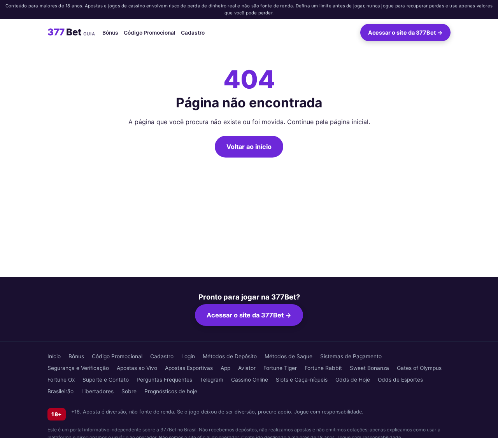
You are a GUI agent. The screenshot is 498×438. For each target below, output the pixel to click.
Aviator (247, 368)
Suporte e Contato (105, 380)
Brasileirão (60, 391)
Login (188, 356)
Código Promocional (149, 32)
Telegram (211, 380)
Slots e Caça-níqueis (302, 380)
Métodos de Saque (288, 356)
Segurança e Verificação (78, 368)
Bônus (110, 32)
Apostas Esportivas (189, 368)
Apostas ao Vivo (137, 368)
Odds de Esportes (400, 380)
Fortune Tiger (280, 368)
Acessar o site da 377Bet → (405, 32)
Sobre (129, 391)
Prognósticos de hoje (170, 391)
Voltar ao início (249, 147)
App (225, 368)
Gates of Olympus (419, 368)
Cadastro (193, 32)
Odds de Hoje (352, 380)
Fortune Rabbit (323, 368)
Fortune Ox (61, 380)
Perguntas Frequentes (164, 380)
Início (54, 356)
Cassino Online (249, 380)
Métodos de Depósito (230, 356)
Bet (71, 32)
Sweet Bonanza (369, 368)
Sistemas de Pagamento (351, 356)
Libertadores (97, 391)
